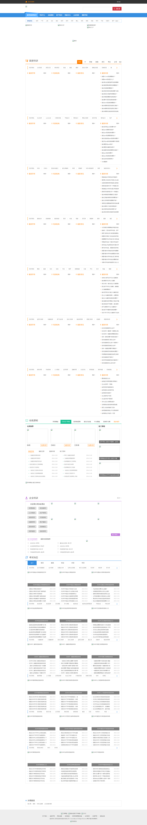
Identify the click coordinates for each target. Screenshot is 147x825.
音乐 (51, 269)
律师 (34, 804)
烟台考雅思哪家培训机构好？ (109, 97)
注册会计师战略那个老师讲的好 (37, 598)
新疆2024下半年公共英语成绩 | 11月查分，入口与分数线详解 (38, 743)
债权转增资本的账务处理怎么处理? (101, 594)
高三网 (29, 804)
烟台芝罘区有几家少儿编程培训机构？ (110, 293)
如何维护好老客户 (106, 393)
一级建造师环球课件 (35, 458)
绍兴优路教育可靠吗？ (108, 357)
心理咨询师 (58, 675)
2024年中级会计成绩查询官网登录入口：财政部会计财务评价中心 (69, 596)
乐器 (85, 269)
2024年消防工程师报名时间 (105, 656)
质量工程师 (90, 319)
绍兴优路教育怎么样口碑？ (109, 363)
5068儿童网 (40, 804)
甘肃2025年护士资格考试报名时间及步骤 (69, 637)
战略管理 (74, 369)
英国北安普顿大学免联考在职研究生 (69, 769)
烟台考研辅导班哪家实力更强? (110, 194)
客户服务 (43, 522)
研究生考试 (40, 747)
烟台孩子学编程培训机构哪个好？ (109, 310)
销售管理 (32, 517)
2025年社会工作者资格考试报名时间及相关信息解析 (101, 702)
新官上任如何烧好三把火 (108, 407)
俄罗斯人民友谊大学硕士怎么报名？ (110, 180)
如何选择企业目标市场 (108, 390)
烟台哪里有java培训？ (107, 144)
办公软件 (39, 118)
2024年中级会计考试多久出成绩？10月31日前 (69, 589)
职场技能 (109, 369)
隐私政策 (102, 816)
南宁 (113, 21)
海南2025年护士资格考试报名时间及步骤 (69, 628)
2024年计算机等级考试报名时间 (73, 692)
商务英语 (56, 67)
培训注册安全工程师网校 (36, 464)
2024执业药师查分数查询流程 (101, 632)
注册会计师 (61, 567)
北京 (52, 21)
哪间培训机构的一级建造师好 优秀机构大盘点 (101, 666)
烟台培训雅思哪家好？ (108, 88)
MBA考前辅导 (90, 168)
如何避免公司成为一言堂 (108, 413)
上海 (47, 21)
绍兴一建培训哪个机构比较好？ (110, 337)
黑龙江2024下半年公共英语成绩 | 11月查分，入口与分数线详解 (37, 733)
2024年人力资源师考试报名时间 (105, 692)
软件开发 (94, 118)
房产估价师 (60, 319)
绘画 (57, 269)
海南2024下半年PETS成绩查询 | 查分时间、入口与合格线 (37, 735)
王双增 (76, 445)
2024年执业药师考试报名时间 (73, 621)
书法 (63, 269)
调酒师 (91, 218)
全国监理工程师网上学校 (70, 476)
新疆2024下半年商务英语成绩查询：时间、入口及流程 (69, 743)
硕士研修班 (65, 168)
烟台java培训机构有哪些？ (109, 132)
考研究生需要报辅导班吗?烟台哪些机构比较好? (110, 204)
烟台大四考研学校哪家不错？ (109, 200)
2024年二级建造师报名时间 (41, 656)
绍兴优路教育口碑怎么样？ (109, 339)
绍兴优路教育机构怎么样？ (109, 345)
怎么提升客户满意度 (107, 398)
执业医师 (48, 603)
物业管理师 (80, 319)
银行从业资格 (82, 567)
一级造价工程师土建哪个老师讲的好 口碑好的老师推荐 (69, 661)
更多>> (117, 21)
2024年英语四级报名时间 (41, 728)
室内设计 (103, 118)
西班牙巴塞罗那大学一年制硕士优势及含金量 (110, 192)
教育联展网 (31, 2)
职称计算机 (89, 675)
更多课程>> (115, 534)
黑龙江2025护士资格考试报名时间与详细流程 (69, 625)
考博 (73, 168)
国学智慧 (100, 369)
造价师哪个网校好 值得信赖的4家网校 (70, 668)
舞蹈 (38, 269)
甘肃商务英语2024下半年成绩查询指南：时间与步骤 (69, 745)
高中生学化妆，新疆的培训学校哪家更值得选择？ (110, 248)
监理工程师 (40, 319)
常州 (97, 21)
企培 (115, 62)
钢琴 (70, 269)
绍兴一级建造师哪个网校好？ (109, 348)
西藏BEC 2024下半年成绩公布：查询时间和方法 (69, 738)
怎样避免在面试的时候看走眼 (109, 404)
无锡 (92, 21)
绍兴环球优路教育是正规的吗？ (110, 360)
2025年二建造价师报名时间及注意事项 (37, 671)
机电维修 (48, 218)
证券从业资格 (71, 567)
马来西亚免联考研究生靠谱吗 (69, 771)
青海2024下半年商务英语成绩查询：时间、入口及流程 (69, 740)
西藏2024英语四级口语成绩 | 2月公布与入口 (101, 738)
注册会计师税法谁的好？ (35, 589)
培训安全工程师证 (34, 467)
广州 (42, 21)
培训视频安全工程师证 (70, 461)
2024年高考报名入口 (41, 764)
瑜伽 (103, 269)
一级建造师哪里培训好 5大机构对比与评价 (102, 668)
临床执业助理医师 (87, 603)
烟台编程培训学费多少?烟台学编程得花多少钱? (110, 301)
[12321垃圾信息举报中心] (84, 813)
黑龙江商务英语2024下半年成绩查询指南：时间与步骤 (69, 733)
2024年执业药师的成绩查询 (100, 634)
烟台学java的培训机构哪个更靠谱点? (110, 142)
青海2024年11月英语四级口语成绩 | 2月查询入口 (101, 740)
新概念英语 (95, 67)
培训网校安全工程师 (69, 467)
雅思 (71, 67)
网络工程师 (85, 118)
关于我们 (44, 816)
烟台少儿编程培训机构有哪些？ (110, 298)
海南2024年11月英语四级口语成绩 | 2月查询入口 (101, 735)
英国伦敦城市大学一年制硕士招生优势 (110, 186)
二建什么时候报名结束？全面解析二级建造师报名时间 (37, 666)
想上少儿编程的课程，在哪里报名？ (110, 296)
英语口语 (48, 67)
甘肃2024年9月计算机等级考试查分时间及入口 (37, 709)
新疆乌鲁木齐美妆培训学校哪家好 (110, 251)
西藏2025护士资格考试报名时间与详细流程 (69, 630)
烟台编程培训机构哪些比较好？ (110, 150)
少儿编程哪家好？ (106, 289)
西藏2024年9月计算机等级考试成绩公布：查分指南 (37, 702)
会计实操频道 (40, 567)
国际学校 (85, 15)
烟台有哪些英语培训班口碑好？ (110, 105)
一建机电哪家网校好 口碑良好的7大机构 (102, 673)
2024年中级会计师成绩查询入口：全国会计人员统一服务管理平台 (69, 594)
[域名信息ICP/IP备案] (74, 813)
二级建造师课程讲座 (35, 455)
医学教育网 (77, 421)
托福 (64, 67)
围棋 (110, 269)
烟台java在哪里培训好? (108, 129)
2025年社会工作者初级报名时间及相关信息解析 (101, 704)
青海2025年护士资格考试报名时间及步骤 (69, 632)
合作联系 (87, 816)
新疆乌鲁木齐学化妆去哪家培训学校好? (110, 260)
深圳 (37, 21)
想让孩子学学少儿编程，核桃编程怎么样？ (110, 287)
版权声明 (52, 816)
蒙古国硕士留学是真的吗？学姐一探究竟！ (69, 779)
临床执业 (75, 603)
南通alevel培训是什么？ (108, 79)
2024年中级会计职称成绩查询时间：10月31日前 (69, 599)
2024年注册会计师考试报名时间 (105, 585)
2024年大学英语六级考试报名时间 (73, 728)
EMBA (45, 168)
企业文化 (83, 369)
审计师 (108, 567)
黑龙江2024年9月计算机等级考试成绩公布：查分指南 (37, 697)
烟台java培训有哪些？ (107, 153)
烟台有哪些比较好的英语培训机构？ (110, 112)
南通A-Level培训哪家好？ (108, 76)
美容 (64, 218)
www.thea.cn (74, 818)
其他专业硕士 (54, 168)
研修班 (80, 168)
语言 (79, 62)
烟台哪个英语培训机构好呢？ (109, 99)
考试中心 (42, 15)
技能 (97, 62)
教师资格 (39, 675)
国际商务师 (107, 319)
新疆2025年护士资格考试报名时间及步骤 (69, 635)
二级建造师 (50, 639)
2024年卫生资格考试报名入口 (105, 621)
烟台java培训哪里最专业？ (109, 135)
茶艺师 (84, 218)
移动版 (118, 2)
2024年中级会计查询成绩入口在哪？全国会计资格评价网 (69, 601)
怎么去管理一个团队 (107, 384)
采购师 (98, 319)
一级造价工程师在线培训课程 (37, 476)
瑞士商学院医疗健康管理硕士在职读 (69, 781)
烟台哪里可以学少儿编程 (108, 280)
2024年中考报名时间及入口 (105, 764)
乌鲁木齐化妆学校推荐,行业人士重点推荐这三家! (110, 263)
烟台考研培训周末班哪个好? (109, 209)
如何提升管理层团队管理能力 (109, 381)
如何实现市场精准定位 (108, 387)
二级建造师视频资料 (69, 458)
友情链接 (67, 816)
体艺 (103, 62)
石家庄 (107, 21)
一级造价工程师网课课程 (70, 470)
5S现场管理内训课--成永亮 (37, 552)
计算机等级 (58, 118)
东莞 (82, 21)
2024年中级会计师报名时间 (73, 585)
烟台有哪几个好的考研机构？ (109, 206)
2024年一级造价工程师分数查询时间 (69, 673)
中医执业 (98, 603)
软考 (97, 675)
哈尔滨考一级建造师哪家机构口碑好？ (110, 334)
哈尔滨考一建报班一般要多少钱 (110, 331)
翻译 (77, 67)
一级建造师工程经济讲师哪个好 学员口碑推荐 (101, 671)
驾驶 (77, 218)
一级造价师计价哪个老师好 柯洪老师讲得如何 (69, 666)
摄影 (104, 218)
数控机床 (56, 218)
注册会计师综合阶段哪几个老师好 (37, 601)
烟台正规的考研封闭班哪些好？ (110, 197)
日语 (90, 711)
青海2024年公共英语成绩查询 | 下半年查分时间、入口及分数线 (38, 740)
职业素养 (43, 508)
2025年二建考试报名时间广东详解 (37, 668)
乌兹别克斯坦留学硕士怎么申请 (69, 776)
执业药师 (39, 603)
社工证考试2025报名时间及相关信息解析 (101, 697)
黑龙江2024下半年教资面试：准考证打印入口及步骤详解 (69, 697)
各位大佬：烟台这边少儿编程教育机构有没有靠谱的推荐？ (110, 284)
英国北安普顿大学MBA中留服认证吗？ (101, 771)
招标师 (98, 639)
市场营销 (48, 369)
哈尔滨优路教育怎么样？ (108, 328)
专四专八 (97, 711)
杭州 (62, 21)
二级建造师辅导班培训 (36, 461)
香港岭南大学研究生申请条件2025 (109, 177)
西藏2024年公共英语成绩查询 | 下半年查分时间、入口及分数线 (38, 738)
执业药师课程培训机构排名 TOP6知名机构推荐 (102, 628)
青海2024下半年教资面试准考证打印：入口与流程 (69, 704)
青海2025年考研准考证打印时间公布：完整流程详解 (37, 776)
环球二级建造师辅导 (69, 455)
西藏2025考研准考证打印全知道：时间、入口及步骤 (37, 774)
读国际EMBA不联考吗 (99, 781)
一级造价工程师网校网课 (36, 473)
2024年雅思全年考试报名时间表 (105, 728)
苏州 (67, 21)
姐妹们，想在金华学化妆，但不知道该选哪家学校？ (110, 231)
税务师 (100, 567)
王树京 (53, 445)
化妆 (71, 218)
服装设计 (39, 218)
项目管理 (43, 531)
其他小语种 (85, 67)
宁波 (102, 21)
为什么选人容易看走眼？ (108, 401)
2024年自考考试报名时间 (73, 764)
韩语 (105, 711)
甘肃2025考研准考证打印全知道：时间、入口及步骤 (37, 781)
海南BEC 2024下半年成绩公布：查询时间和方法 (69, 735)
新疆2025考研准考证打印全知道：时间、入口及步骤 (37, 779)
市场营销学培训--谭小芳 (36, 549)
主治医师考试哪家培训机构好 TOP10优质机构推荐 (37, 630)
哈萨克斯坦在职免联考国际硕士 (69, 773)
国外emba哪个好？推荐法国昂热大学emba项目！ (101, 774)
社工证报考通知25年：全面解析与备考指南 (101, 707)
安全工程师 (71, 639)
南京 (57, 21)
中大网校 (97, 421)
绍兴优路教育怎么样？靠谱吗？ (110, 342)
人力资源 (56, 369)
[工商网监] (64, 813)
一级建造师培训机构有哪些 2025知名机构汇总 (101, 664)
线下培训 (59, 15)
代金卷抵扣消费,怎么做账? (100, 589)
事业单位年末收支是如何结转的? (101, 598)
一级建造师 (50, 319)
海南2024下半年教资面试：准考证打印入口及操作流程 (69, 699)
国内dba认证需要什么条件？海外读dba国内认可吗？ (101, 779)
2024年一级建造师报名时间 (73, 656)
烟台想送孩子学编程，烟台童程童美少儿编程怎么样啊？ (110, 304)
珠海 (87, 21)
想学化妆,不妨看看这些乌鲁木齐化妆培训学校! (110, 245)
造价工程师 (70, 319)
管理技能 (91, 369)
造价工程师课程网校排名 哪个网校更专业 (69, 671)
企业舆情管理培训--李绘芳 (37, 546)
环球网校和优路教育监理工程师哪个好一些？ (110, 355)
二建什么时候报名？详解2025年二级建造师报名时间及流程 (37, 673)
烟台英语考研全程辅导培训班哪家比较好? (110, 212)
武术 (97, 269)
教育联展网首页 (32, 15)
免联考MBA (107, 168)
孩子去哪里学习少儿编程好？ (109, 307)
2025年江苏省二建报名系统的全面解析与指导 (37, 661)
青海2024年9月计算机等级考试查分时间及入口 (37, 704)
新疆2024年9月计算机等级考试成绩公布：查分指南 (37, 707)
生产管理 (43, 513)
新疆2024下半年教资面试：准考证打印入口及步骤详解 (69, 707)
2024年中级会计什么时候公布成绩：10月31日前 (69, 592)
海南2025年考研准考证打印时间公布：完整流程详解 (37, 771)
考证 (109, 62)
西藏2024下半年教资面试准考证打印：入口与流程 (69, 702)
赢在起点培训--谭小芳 (66, 543)
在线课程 (51, 15)
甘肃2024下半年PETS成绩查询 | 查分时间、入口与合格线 (37, 745)
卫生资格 (57, 603)
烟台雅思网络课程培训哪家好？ (110, 85)
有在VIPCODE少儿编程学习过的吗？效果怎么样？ (110, 313)
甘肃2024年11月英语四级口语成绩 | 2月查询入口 (101, 745)
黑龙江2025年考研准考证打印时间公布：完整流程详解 (37, 769)
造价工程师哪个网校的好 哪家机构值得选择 (69, 664)
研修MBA (68, 15)
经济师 (92, 567)
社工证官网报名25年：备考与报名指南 (101, 709)
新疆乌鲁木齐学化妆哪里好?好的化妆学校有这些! (110, 254)
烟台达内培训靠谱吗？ (108, 158)
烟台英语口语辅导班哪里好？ (109, 94)
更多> (45, 73)
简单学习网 (106, 421)
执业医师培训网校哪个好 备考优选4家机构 (37, 632)
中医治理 (107, 603)
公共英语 (39, 67)
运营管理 (65, 369)
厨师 (98, 218)
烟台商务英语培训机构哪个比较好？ (110, 91)
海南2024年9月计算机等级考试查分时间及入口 (37, 699)
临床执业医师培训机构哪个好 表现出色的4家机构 (37, 625)
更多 (120, 62)
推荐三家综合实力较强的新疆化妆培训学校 (110, 234)
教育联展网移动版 (77, 816)
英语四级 (39, 711)
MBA (38, 168)
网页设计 (76, 118)
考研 (99, 168)
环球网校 (55, 421)
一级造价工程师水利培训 (36, 470)
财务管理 (39, 369)
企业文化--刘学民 (34, 543)
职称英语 (104, 67)
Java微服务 (104, 161)
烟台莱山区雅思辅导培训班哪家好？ (110, 83)
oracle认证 (48, 118)
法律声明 (94, 816)
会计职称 (51, 567)
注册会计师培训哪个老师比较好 (37, 596)
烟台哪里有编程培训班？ (108, 147)
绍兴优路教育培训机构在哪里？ (110, 351)
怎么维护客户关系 (106, 396)
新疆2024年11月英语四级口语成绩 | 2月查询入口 (101, 743)
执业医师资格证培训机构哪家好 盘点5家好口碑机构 (37, 628)
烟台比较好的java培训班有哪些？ (110, 138)
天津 (72, 21)
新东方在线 (87, 421)
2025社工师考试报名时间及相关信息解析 (101, 699)
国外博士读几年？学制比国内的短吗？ (101, 776)
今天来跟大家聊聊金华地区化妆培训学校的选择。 (110, 228)
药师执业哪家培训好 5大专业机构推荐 (102, 625)
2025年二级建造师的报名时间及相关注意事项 (37, 664)
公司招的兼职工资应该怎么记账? (101, 596)
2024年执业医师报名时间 (41, 621)
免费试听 (44, 445)
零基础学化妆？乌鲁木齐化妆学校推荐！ (110, 242)
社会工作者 (68, 675)
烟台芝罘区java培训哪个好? (109, 127)
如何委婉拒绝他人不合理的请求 (110, 410)
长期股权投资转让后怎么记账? (101, 591)
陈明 (28, 445)
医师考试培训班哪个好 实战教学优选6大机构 (37, 635)
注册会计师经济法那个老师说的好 (37, 592)
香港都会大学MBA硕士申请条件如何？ (110, 189)
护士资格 (66, 603)
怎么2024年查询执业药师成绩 (101, 637)
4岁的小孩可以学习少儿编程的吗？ (110, 278)
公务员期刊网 (48, 804)
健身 (44, 269)
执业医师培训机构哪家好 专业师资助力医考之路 (37, 637)
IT (85, 62)
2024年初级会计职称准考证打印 (41, 585)
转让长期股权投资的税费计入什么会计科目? (101, 601)
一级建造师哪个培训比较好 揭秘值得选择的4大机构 (101, 661)
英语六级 (48, 711)
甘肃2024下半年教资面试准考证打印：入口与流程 (69, 709)
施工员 (90, 639)
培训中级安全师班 (69, 464)
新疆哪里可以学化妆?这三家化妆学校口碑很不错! (110, 239)
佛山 (77, 21)
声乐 (91, 269)
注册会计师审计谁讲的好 (35, 593)
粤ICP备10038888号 (92, 818)
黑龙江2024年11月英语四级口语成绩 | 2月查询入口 (101, 733)
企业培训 (76, 15)
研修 (90, 62)
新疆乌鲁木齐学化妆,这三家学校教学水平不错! (110, 257)
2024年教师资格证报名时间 (41, 692)
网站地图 (59, 816)
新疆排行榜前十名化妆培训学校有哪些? (110, 236)
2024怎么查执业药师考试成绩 (101, 629)
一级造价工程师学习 (69, 473)
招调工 (104, 675)
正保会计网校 (66, 421)
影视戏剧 (77, 269)
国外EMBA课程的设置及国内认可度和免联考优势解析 (101, 769)
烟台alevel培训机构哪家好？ (109, 102)
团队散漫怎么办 (106, 378)
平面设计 (67, 118)
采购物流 (43, 526)
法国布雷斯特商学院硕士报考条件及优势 (110, 183)
